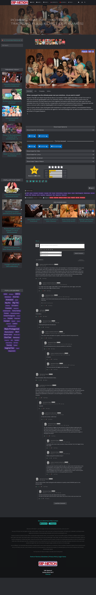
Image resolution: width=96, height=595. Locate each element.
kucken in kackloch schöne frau (54, 284)
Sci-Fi (38, 195)
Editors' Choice (63, 197)
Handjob (7, 321)
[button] (84, 2)
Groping (65, 193)
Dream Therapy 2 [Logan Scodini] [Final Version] (69, 220)
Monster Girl (16, 334)
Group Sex (17, 318)
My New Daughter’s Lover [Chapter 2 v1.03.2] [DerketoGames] (12, 230)
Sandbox (17, 340)
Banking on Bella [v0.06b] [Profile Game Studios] (86, 220)
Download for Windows (35, 130)
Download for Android (35, 158)
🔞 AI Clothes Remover (11, 40)
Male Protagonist (79, 193)
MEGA (32, 136)
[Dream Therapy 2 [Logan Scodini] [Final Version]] (68, 210)
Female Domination (15, 313)
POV (30, 195)
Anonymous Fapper (54, 333)
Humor (73, 193)
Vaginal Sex (58, 195)
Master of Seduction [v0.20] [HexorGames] (12, 155)
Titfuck (15, 345)
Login (38, 241)
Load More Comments (60, 503)
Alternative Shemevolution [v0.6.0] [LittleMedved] (12, 85)
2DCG (5, 294)
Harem (69, 193)
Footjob (18, 315)
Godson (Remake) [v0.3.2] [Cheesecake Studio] (12, 196)
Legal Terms (62, 557)
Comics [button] (46, 2)
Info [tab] (35, 91)
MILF (17, 332)
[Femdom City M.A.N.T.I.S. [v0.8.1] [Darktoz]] (51, 210)
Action (31, 193)
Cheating (8, 305)
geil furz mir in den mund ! (58, 425)
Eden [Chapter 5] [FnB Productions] (33, 220)
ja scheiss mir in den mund (53, 403)
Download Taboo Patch (35, 161)
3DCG (27, 193)
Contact (55, 521)
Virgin (17, 348)
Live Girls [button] (63, 2)
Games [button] (39, 2)
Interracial (9, 323)
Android (56, 197)
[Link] (52, 249)
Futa (5, 318)
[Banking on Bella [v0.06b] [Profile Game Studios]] (86, 210)
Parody (26, 195)
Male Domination (12, 326)
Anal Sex (16, 297)
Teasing (9, 345)
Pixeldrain (43, 136)
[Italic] (43, 249)
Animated (36, 193)
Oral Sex (92, 193)
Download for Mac (33, 151)
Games (51, 197)
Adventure (8, 297)
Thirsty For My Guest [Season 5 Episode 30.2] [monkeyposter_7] (12, 137)
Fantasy (6, 313)
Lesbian (15, 323)
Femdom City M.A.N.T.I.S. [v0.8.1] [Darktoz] (51, 220)
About (40, 521)
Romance (34, 195)
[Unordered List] (50, 249)
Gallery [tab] (49, 91)
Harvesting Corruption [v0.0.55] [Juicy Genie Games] (12, 212)
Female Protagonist (9, 316)
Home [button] (32, 2)
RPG (12, 340)
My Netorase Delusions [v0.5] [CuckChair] (12, 102)
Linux (69, 197)
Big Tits (15, 302)
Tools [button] (70, 2)
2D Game (11, 294)
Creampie (46, 193)
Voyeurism (64, 195)
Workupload (56, 146)
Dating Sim (16, 308)
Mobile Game (87, 193)
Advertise (46, 521)
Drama (53, 193)
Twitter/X (44, 524)
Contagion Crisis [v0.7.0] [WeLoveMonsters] (12, 265)
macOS (73, 197)
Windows (82, 197)
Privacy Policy (53, 557)
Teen (54, 195)
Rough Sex (7, 340)
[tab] (60, 129)
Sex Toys (16, 342)
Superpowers (49, 195)
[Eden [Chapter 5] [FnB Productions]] (33, 210)
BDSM (16, 300)
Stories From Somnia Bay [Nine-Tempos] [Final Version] (12, 248)
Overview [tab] (29, 91)
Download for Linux (34, 154)
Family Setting (59, 193)
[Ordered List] (48, 249)
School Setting (9, 342)
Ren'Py (77, 197)
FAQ (51, 521)
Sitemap (48, 574)
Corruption (41, 193)
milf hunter (50, 322)
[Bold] (41, 249)
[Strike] (47, 249)
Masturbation (9, 332)
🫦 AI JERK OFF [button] (53, 2)
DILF (50, 193)
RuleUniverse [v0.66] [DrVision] (12, 119)
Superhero (43, 195)
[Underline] (45, 249)
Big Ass (7, 303)
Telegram (53, 524)
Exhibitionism (6, 311)
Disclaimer (44, 557)
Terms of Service (35, 557)
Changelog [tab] (41, 91)
